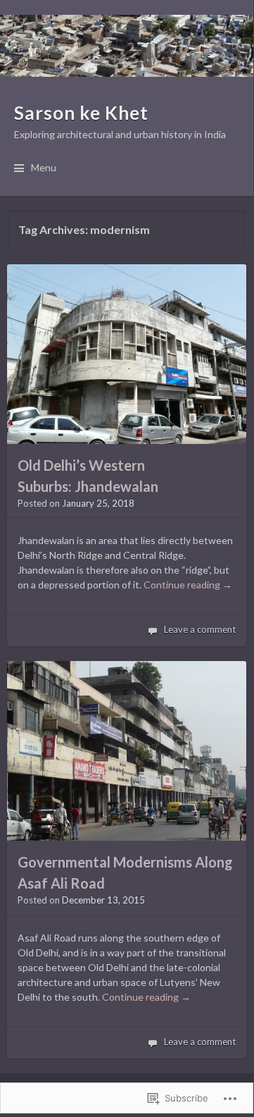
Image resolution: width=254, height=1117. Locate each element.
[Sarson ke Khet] (126, 46)
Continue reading (188, 585)
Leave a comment (200, 629)
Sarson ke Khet (81, 112)
